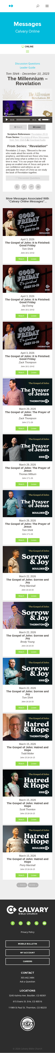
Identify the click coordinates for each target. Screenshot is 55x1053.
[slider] (23, 119)
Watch (19, 127)
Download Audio (37, 140)
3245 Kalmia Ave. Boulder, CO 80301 (27, 995)
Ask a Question (27, 981)
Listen (38, 127)
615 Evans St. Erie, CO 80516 (27, 1001)
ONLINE (29, 46)
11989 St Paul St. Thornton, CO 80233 (28, 1007)
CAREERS (27, 961)
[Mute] (39, 119)
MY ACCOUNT (27, 952)
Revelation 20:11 (39, 134)
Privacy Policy (27, 932)
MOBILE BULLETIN (27, 944)
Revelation (25, 137)
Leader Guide (27, 67)
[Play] (6, 119)
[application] (27, 120)
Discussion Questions (27, 63)
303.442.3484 (27, 977)
